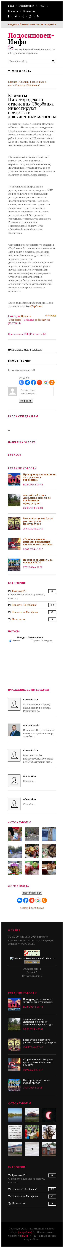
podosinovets (42, 319)
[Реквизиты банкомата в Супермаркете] (15, 1132)
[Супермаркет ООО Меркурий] (15, 1149)
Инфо (31, 38)
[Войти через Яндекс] (39, 382)
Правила (13, 11)
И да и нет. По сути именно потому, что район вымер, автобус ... (38, 731)
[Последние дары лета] (32, 868)
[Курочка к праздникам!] (49, 851)
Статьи (23, 81)
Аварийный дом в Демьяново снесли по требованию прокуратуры (37, 499)
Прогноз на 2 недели (42, 641)
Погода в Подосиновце (30, 637)
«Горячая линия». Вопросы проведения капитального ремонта (38, 542)
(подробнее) (25, 1232)
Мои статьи (18, 619)
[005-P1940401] (15, 834)
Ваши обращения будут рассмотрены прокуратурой (38, 521)
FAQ (42, 5)
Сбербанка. (36, 306)
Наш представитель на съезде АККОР (38, 561)
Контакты (29, 11)
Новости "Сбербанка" (27, 85)
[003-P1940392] (32, 834)
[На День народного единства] (15, 868)
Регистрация (26, 5)
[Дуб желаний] (49, 1132)
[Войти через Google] (46, 382)
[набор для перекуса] (49, 868)
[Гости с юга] (32, 1149)
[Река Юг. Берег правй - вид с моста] (15, 1115)
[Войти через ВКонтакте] (27, 382)
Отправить (25, 400)
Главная (12, 81)
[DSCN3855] (32, 1115)
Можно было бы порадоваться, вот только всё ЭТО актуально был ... (38, 756)
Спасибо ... (29, 778)
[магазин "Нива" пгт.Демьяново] (49, 1149)
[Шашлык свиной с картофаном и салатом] (32, 851)
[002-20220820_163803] (49, 834)
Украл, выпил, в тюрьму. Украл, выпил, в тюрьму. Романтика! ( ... (37, 705)
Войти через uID (32, 892)
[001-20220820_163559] (15, 851)
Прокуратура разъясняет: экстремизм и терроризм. (39, 477)
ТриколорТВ (19, 591)
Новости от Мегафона (25, 612)
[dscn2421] (32, 1132)
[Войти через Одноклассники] (52, 382)
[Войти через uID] (21, 382)
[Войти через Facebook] (33, 382)
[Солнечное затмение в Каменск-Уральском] (49, 1115)
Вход (11, 5)
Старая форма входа (32, 907)
